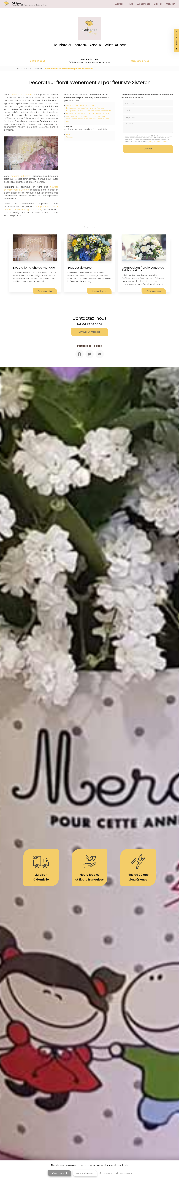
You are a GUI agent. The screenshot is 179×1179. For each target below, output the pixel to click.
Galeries (158, 3)
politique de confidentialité (158, 142)
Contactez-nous (140, 60)
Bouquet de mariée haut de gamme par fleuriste (87, 113)
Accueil (119, 3)
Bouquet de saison (80, 267)
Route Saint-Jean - (89, 61)
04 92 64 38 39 (37, 60)
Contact (170, 3)
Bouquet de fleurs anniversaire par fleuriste (85, 108)
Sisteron (38, 68)
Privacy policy (125, 1173)
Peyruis (69, 134)
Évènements (143, 3)
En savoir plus (45, 291)
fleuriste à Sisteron (21, 94)
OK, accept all (60, 1173)
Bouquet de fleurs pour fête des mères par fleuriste (88, 111)
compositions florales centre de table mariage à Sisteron (31, 208)
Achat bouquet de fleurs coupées (80, 105)
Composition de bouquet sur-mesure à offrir (85, 116)
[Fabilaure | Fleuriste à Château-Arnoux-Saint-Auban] (6, 4)
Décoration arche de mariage (34, 267)
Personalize (107, 1173)
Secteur (29, 68)
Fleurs (130, 3)
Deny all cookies (85, 1173)
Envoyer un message (89, 331)
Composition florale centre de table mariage (143, 269)
